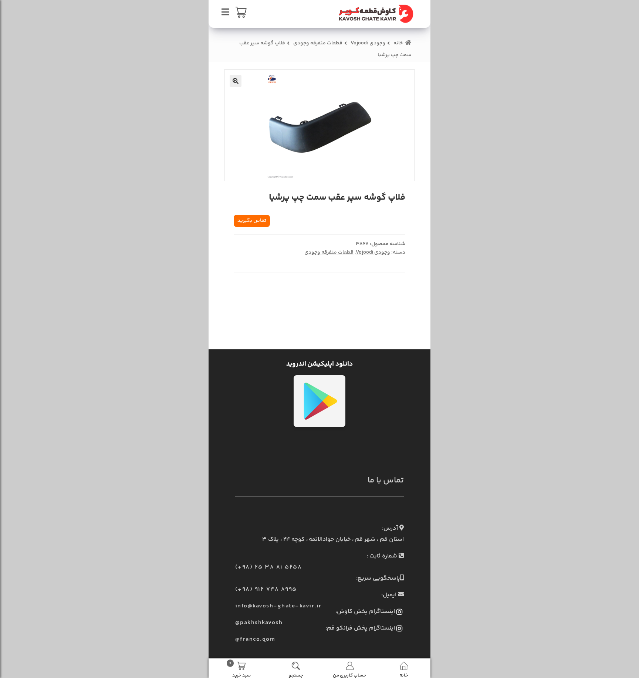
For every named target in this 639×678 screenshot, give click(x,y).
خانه (398, 43)
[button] (235, 81)
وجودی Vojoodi (368, 43)
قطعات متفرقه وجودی (317, 43)
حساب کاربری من (349, 675)
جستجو (295, 675)
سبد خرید (240, 669)
